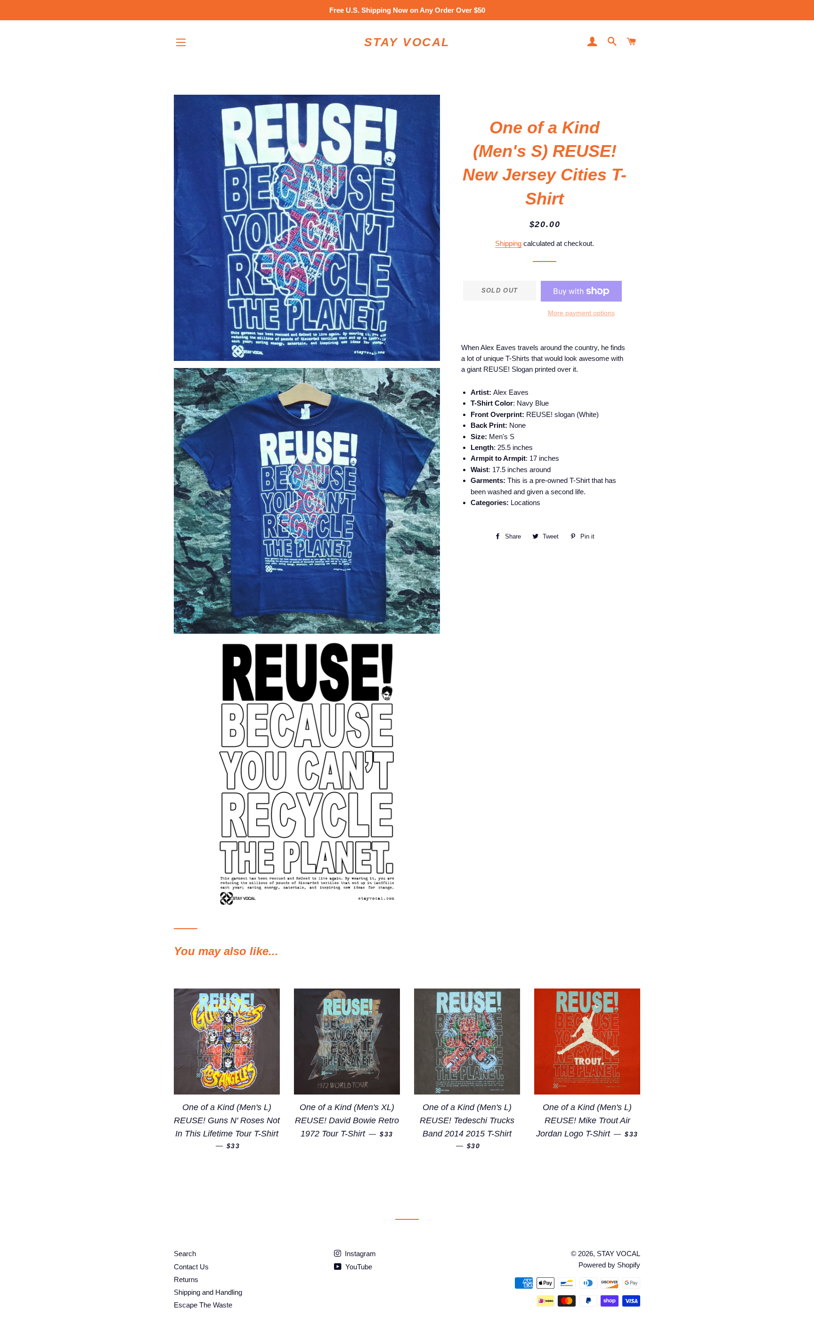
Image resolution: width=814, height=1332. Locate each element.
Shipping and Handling (208, 1292)
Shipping (508, 243)
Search (185, 1254)
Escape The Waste (203, 1305)
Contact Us (191, 1267)
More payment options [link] (581, 313)
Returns (186, 1279)
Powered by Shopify (609, 1265)
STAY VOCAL (407, 42)
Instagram (359, 1254)
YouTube (357, 1267)
